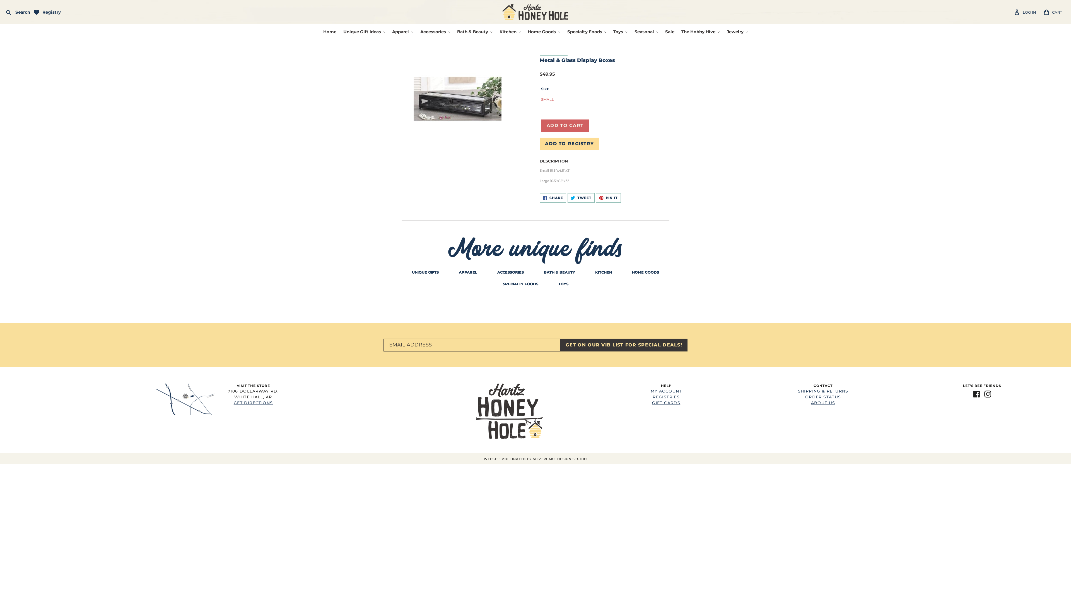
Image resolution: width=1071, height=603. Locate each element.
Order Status (823, 396)
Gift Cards (666, 402)
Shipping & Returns (823, 391)
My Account (666, 391)
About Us (823, 402)
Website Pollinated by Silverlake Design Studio (535, 459)
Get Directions (253, 397)
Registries (666, 396)
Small (547, 99)
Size (545, 89)
